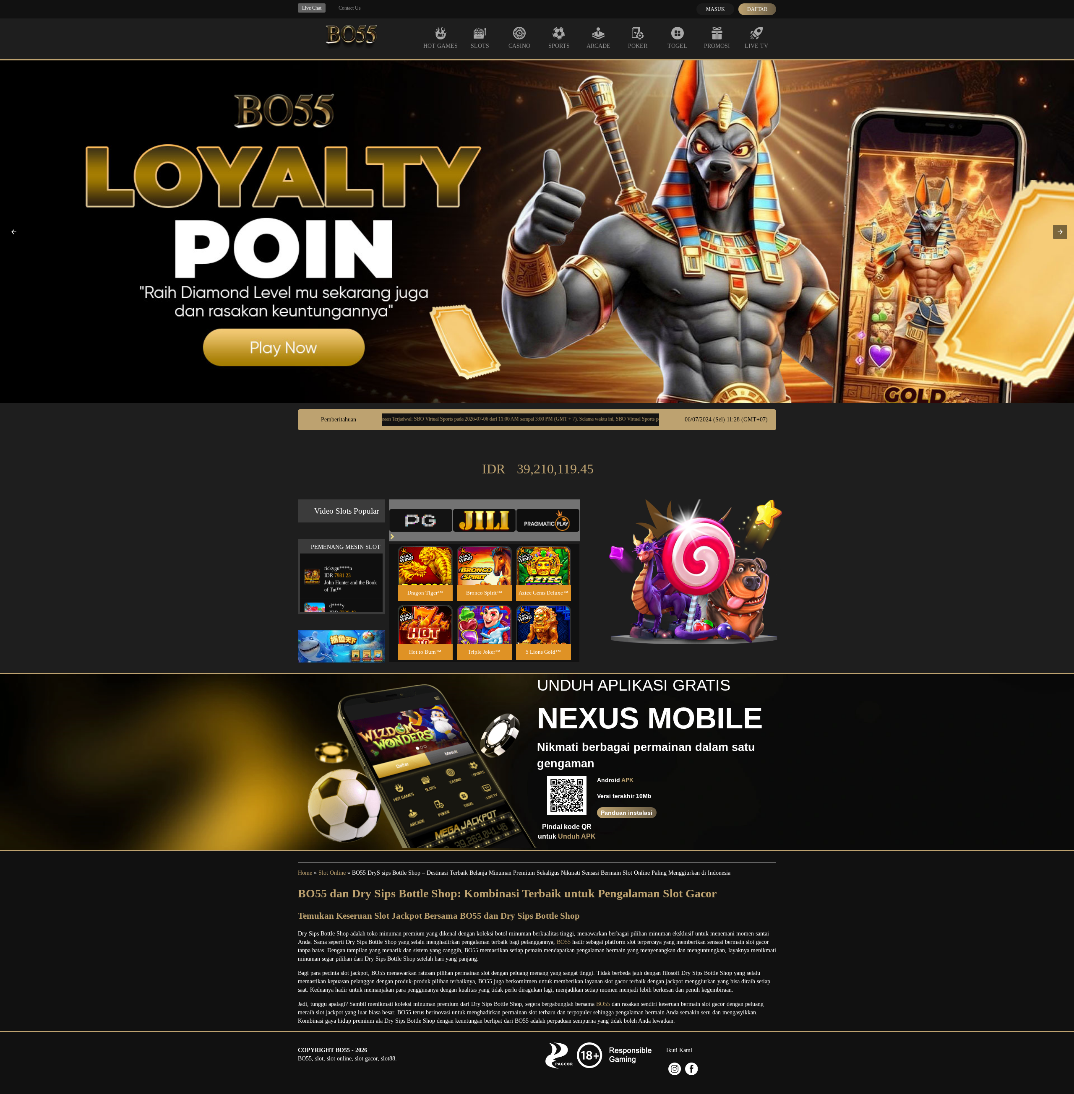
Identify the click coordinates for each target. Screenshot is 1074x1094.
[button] (14, 232)
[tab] (420, 520)
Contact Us (350, 8)
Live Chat (311, 8)
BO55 (564, 942)
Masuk (715, 9)
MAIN (425, 575)
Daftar (757, 9)
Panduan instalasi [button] (626, 812)
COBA (425, 555)
